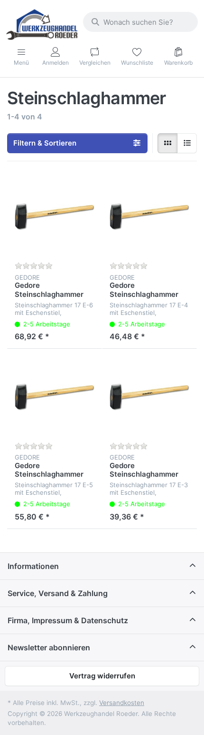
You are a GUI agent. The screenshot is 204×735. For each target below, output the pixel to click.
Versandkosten (121, 702)
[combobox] (140, 22)
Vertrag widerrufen (102, 675)
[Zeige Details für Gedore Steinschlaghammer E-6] (54, 216)
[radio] (167, 143)
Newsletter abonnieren (49, 647)
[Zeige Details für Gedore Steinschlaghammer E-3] (149, 396)
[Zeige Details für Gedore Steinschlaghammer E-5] (54, 396)
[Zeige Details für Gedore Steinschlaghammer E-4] (149, 216)
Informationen (33, 566)
